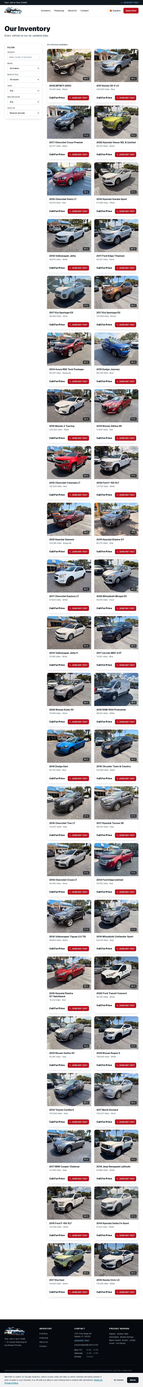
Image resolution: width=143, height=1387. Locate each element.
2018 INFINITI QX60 (60, 85)
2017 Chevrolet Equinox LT (64, 596)
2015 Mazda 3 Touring (61, 426)
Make (9, 63)
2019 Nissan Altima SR (109, 426)
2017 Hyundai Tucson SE (110, 823)
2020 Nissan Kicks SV (61, 709)
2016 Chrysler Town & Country (113, 766)
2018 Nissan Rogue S (108, 1053)
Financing (59, 10)
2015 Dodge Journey (108, 369)
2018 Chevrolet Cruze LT (63, 879)
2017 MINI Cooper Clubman (64, 1166)
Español (115, 10)
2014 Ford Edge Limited (109, 879)
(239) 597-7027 (131, 2)
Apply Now (131, 10)
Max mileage (13, 97)
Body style (12, 74)
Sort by (11, 108)
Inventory (45, 10)
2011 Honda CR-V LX (107, 85)
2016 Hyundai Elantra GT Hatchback (61, 995)
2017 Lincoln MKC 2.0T (108, 653)
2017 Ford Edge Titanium (110, 255)
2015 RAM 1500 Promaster (111, 709)
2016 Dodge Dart (58, 766)
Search (11, 52)
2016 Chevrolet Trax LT (62, 823)
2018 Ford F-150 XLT (107, 482)
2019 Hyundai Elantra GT (110, 539)
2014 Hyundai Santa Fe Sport (112, 1223)
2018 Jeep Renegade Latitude (113, 1166)
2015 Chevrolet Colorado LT (64, 482)
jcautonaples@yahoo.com (86, 1345)
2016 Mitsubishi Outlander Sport (114, 936)
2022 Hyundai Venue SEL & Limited (116, 142)
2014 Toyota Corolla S (61, 1109)
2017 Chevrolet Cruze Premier (66, 142)
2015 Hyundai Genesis (61, 539)
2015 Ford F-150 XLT (60, 1223)
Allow (133, 1380)
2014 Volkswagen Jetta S (63, 653)
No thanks (119, 1380)
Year (9, 86)
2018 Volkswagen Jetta (62, 255)
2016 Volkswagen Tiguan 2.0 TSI (67, 936)
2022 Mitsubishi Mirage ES (111, 596)
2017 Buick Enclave (107, 1109)
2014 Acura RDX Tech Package (66, 369)
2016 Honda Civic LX (108, 1280)
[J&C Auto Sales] (13, 10)
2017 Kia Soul (56, 1280)
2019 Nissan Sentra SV (62, 1053)
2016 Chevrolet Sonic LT (63, 199)
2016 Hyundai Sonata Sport (111, 199)
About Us (72, 10)
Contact (85, 10)
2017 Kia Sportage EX (61, 312)
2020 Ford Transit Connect (111, 993)
